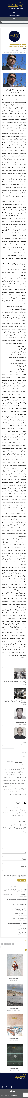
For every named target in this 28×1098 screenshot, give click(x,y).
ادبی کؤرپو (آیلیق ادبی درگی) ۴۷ (20, 904)
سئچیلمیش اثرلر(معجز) (22, 933)
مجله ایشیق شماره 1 (13, 1068)
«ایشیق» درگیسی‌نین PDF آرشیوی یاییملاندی (17, 914)
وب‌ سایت (23, 866)
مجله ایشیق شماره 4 (13, 978)
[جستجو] (1, 22)
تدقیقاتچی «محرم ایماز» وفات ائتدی (19, 909)
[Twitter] (2, 1087)
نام (25, 852)
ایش (25, 742)
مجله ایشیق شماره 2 (13, 1038)
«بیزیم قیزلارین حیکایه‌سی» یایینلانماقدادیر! (17, 923)
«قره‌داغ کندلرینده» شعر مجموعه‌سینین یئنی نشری (16, 899)
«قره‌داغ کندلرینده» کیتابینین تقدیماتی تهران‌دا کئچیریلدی (15, 701)
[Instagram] (6, 1087)
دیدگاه (24, 831)
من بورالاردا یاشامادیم (21, 722)
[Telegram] (11, 1087)
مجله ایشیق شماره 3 (13, 1008)
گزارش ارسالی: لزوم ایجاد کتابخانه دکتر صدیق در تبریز (15, 682)
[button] (14, 12)
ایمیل (24, 859)
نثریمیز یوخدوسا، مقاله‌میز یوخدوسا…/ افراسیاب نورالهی (17, 45)
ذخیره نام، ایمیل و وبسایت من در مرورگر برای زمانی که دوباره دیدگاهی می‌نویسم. (15, 876)
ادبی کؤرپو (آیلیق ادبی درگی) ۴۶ (20, 918)
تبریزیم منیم (24, 928)
